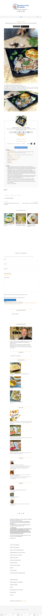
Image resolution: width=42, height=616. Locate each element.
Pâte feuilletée (10, 151)
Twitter (25, 132)
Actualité (11, 567)
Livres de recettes (13, 570)
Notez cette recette (16, 26)
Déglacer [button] (9, 178)
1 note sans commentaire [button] (17, 301)
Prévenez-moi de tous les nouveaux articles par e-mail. (14, 297)
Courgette (11, 152)
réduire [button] (25, 178)
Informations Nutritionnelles (15, 560)
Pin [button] (20, 132)
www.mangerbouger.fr (18, 536)
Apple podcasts (13, 538)
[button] (18, 135)
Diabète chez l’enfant (14, 557)
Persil (8, 157)
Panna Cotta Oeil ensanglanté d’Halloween (18, 489)
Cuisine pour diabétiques (14, 544)
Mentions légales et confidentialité (16, 582)
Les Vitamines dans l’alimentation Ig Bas (17, 572)
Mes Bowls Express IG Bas (15, 436)
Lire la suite (12, 347)
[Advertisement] (21, 240)
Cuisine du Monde (22, 141)
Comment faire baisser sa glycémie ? (17, 464)
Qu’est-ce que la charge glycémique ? (17, 549)
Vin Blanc (11, 155)
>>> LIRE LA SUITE (13, 468)
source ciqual (23, 600)
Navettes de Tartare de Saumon (16, 401)
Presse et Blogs (13, 592)
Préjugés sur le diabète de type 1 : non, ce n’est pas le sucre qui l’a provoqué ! (20, 475)
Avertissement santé (19, 533)
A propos (11, 594)
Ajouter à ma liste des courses (21, 147)
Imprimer (11, 132)
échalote (9, 161)
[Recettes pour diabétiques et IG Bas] (21, 8)
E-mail (5, 263)
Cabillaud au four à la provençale (16, 387)
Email (17, 132)
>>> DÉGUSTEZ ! (12, 491)
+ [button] (34, 143)
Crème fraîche (12, 154)
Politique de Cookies (14, 584)
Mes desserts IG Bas (14, 451)
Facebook (30, 132)
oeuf (9, 153)
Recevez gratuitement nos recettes (16, 589)
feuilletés (19, 195)
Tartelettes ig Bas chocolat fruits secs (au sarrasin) (19, 503)
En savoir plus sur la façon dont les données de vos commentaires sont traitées (20, 303)
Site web (5, 268)
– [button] (31, 143)
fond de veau (14, 156)
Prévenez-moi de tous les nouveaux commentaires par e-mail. (15, 294)
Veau (14, 150)
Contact (11, 587)
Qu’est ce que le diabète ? (14, 547)
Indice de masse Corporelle (15, 565)
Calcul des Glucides (13, 562)
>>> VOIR (11, 374)
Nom (5, 259)
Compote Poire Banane (14, 496)
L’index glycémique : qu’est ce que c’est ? (17, 552)
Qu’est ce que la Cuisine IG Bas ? (16, 555)
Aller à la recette (25, 26)
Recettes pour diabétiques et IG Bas (16, 519)
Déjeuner (19, 21)
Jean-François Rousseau (9, 198)
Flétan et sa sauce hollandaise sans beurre (31, 225)
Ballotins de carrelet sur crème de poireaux (21, 225)
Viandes (23, 21)
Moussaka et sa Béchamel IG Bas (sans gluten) (19, 373)
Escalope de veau (13, 195)
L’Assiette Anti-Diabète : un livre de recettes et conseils (21, 421)
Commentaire (6, 277)
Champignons (7, 195)
